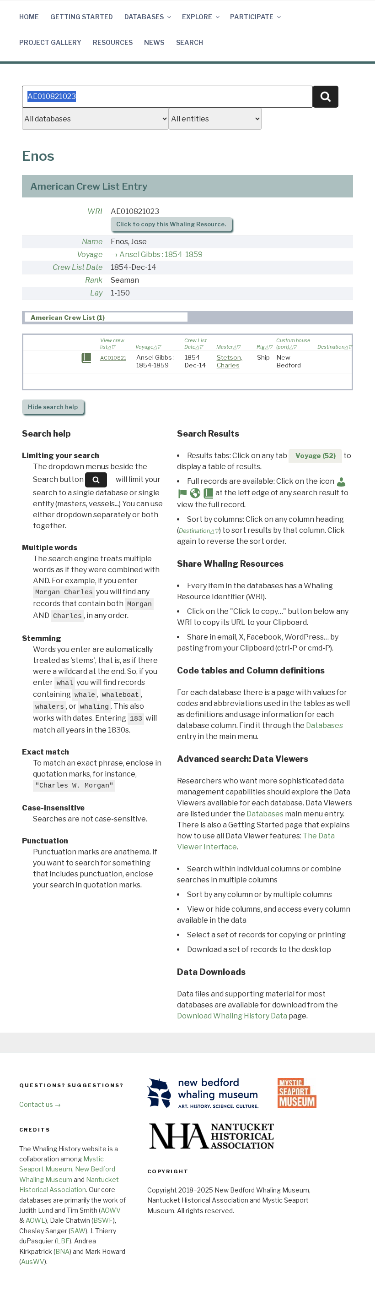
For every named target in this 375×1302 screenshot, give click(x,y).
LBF (63, 1241)
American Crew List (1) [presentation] (68, 317)
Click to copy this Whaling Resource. (171, 224)
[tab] (106, 317)
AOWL (35, 1220)
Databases (144, 17)
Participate (251, 17)
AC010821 (113, 358)
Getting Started (81, 17)
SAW (78, 1231)
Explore (197, 17)
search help (53, 407)
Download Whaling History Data (232, 1016)
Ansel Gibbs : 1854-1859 (161, 254)
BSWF (103, 1220)
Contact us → (40, 1104)
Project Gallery (50, 42)
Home (29, 17)
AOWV (111, 1210)
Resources (113, 42)
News (154, 42)
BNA (62, 1251)
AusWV (32, 1261)
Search (189, 42)
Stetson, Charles (229, 361)
